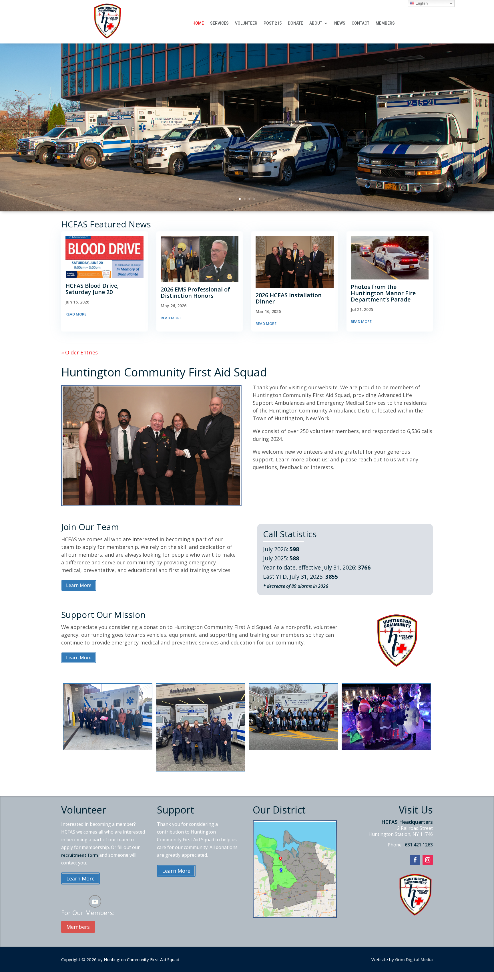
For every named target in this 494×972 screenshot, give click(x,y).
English (421, 3)
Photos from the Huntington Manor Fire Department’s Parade (383, 293)
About (315, 23)
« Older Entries (79, 352)
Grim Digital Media (414, 959)
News (339, 23)
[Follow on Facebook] (415, 860)
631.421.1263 (418, 845)
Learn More (78, 585)
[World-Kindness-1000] (107, 748)
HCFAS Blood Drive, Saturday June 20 (92, 289)
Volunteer (246, 23)
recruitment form (79, 855)
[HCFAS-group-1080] (293, 748)
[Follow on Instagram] (428, 860)
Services (219, 23)
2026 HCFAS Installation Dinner (289, 298)
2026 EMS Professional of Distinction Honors (195, 292)
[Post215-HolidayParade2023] (386, 748)
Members (385, 23)
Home (198, 23)
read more (75, 314)
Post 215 (273, 23)
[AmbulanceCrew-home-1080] (200, 769)
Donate (295, 23)
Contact (360, 23)
